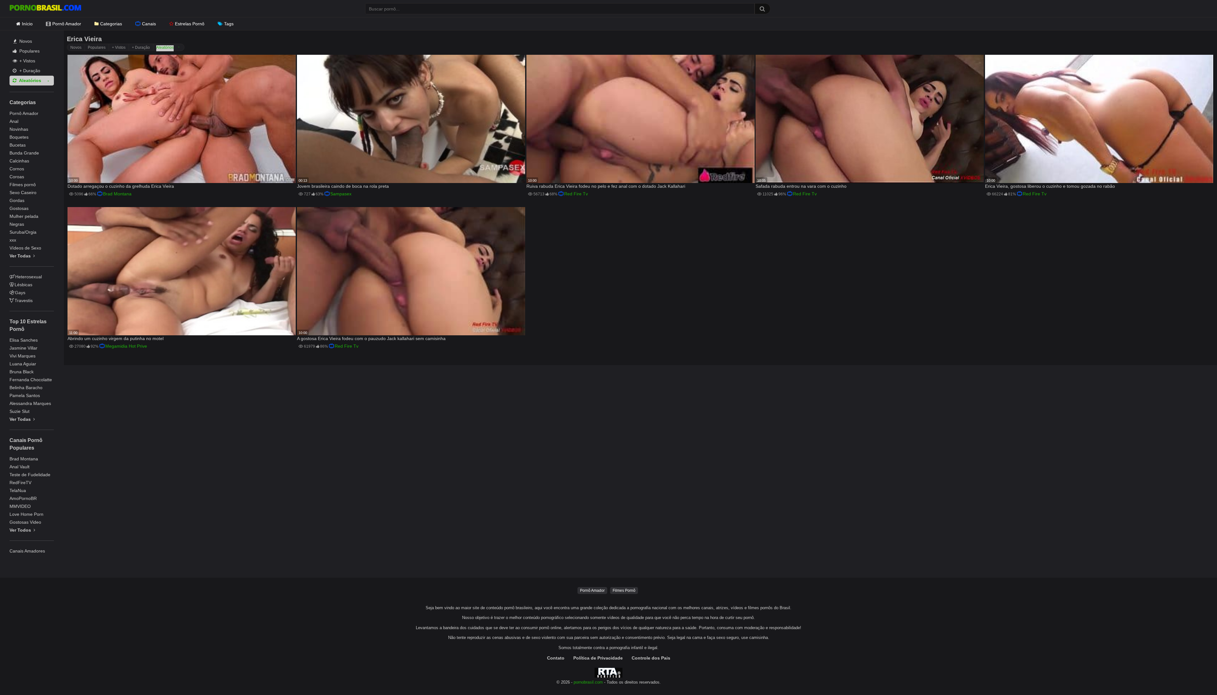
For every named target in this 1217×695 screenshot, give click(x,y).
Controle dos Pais (651, 657)
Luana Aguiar (23, 363)
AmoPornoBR (23, 498)
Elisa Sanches (24, 340)
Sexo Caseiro (23, 192)
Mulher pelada (24, 216)
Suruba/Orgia (23, 232)
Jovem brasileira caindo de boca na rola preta (343, 186)
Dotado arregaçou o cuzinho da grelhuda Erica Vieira (121, 186)
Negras (17, 224)
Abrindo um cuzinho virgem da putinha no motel (116, 338)
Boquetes (19, 137)
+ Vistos (26, 60)
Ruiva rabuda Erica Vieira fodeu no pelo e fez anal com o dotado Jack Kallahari (605, 186)
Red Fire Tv (576, 193)
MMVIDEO (20, 506)
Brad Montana (24, 458)
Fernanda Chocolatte (31, 379)
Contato (555, 657)
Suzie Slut (19, 411)
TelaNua (18, 490)
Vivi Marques (22, 355)
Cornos (17, 168)
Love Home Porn (26, 514)
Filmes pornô (23, 184)
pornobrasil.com (588, 682)
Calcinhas (19, 160)
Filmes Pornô (624, 590)
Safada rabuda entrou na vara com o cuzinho (801, 186)
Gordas (17, 200)
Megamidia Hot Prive (126, 346)
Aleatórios (29, 80)
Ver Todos (21, 530)
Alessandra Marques (30, 403)
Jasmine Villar (23, 348)
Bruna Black (22, 371)
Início (27, 23)
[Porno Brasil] (45, 8)
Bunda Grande (24, 152)
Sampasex (340, 193)
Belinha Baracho (26, 387)
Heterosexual (28, 276)
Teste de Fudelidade (30, 474)
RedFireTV (20, 482)
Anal (14, 121)
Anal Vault (19, 466)
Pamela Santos (25, 395)
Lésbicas (23, 284)
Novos (25, 41)
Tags (229, 23)
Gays (20, 292)
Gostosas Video (25, 522)
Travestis (24, 300)
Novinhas (19, 129)
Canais (149, 23)
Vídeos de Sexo (25, 247)
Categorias (111, 23)
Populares (29, 51)
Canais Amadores (27, 550)
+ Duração (29, 70)
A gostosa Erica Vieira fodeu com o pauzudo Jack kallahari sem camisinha (371, 338)
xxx (13, 240)
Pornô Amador (66, 23)
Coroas (17, 176)
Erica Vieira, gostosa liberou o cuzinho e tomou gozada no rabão (1050, 186)
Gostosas (19, 208)
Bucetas (18, 145)
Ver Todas (21, 255)
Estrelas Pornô (189, 23)
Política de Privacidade (598, 657)
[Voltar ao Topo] (1195, 675)
